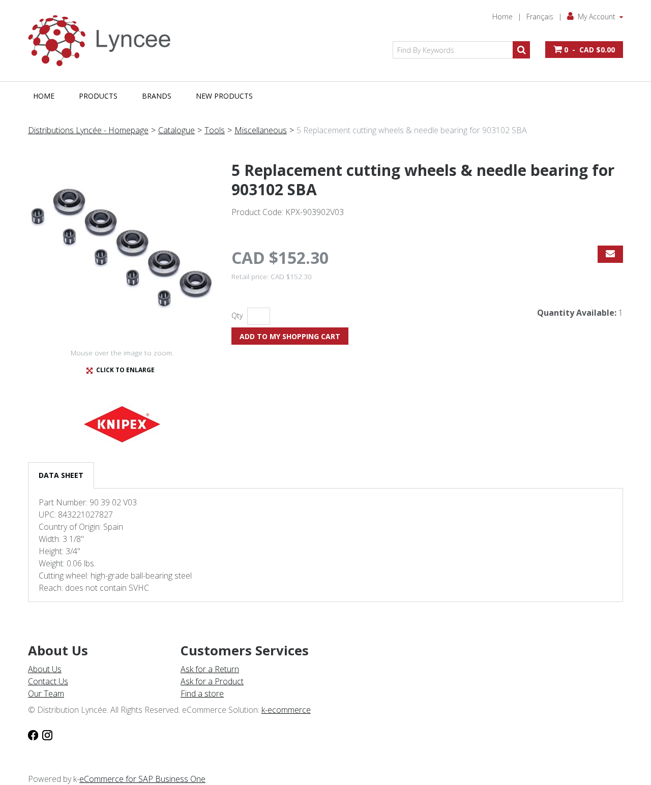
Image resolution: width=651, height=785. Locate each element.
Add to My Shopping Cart (290, 336)
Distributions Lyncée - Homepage (88, 130)
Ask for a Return (210, 669)
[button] (584, 49)
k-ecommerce (286, 709)
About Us (45, 669)
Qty (237, 315)
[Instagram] (47, 734)
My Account (596, 16)
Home (502, 16)
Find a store (202, 693)
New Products (224, 96)
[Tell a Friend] (610, 254)
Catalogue (176, 130)
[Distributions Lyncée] (104, 40)
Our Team (46, 693)
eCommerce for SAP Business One (142, 778)
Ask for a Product (212, 681)
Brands (156, 96)
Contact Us (48, 681)
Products (98, 96)
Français (539, 16)
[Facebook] (33, 734)
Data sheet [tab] (61, 475)
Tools (214, 130)
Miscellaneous (260, 130)
